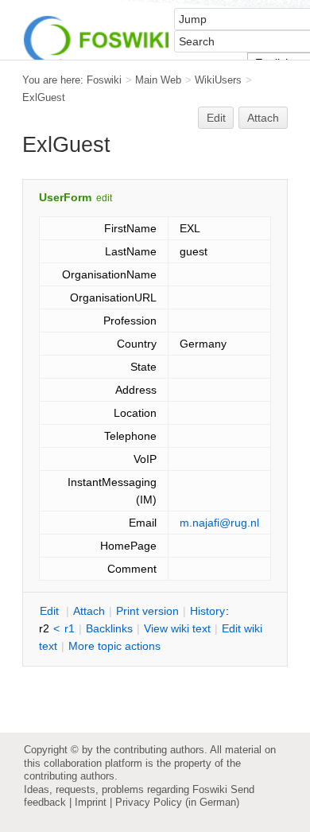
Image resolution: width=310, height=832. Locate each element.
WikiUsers (218, 80)
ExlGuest (43, 97)
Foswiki (104, 80)
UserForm (65, 197)
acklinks (109, 628)
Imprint (91, 802)
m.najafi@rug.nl (219, 522)
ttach (89, 611)
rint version (147, 611)
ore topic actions (114, 646)
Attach (263, 117)
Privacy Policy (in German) (177, 802)
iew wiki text (177, 628)
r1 (69, 628)
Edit (216, 117)
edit (104, 198)
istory (207, 611)
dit (51, 611)
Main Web (158, 80)
